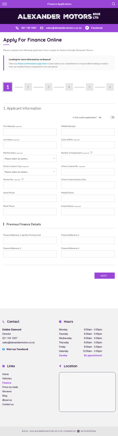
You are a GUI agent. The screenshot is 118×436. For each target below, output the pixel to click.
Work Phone (8, 206)
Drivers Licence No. (73, 166)
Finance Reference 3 (12, 248)
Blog (4, 395)
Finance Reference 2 (70, 235)
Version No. (11, 179)
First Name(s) (12, 126)
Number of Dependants (75, 153)
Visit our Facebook (17, 349)
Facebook (97, 27)
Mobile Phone (67, 192)
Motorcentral (88, 431)
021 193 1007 (28, 27)
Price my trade (10, 387)
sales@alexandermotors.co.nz (64, 27)
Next (104, 275)
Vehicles (7, 378)
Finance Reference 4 (70, 248)
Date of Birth (70, 139)
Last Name (11, 139)
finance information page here (32, 63)
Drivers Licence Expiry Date (73, 179)
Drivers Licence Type (16, 166)
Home (5, 374)
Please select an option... (16, 158)
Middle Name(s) (68, 126)
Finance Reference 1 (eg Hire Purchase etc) (22, 235)
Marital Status (13, 153)
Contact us (8, 404)
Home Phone (9, 192)
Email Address (71, 206)
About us (7, 400)
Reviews (7, 391)
